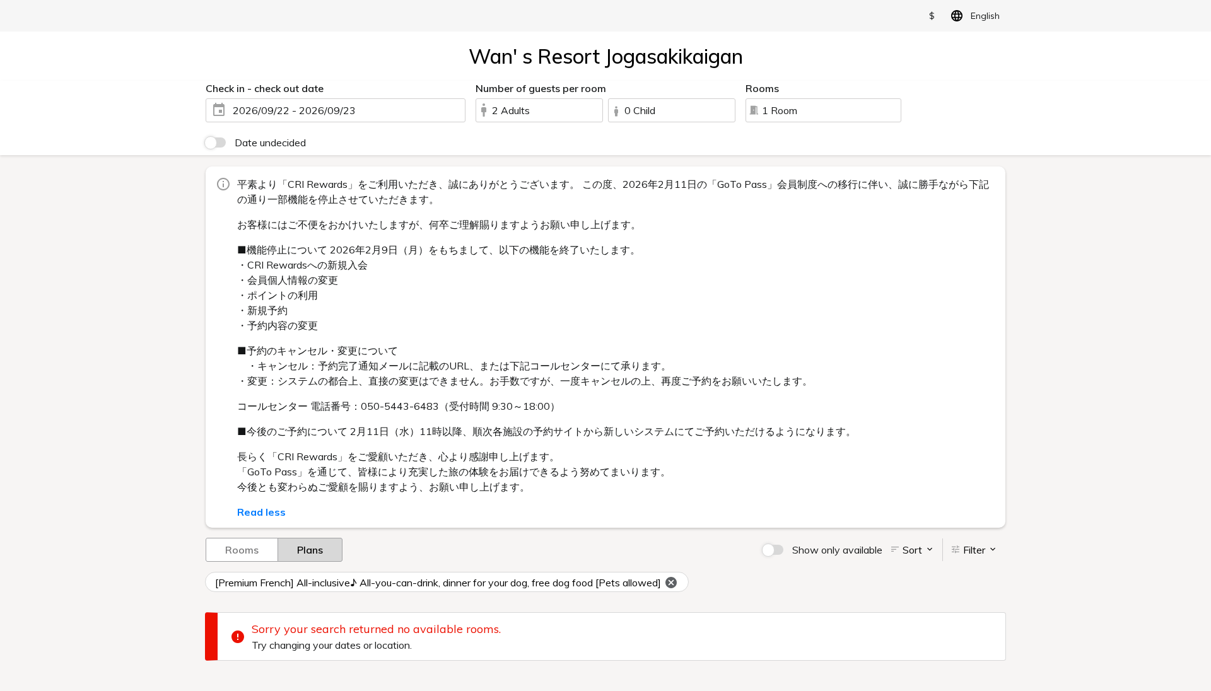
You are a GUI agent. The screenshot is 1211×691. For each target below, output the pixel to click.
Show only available (837, 549)
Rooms (242, 549)
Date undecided (270, 142)
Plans (310, 549)
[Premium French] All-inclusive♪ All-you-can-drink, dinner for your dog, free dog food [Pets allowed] (438, 582)
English (985, 15)
